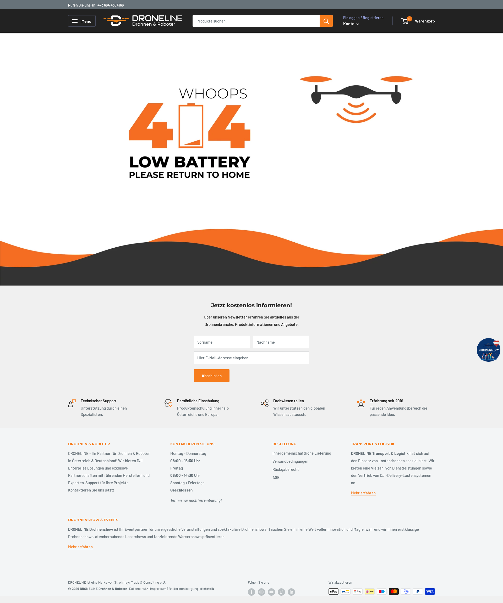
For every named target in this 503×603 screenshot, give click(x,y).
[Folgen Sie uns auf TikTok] (281, 592)
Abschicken (212, 375)
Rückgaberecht (285, 469)
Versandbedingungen (290, 461)
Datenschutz (138, 589)
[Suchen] (326, 21)
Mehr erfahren (363, 492)
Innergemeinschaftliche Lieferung (301, 453)
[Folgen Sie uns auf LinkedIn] (291, 592)
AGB (276, 477)
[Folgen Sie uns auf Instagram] (261, 592)
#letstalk (207, 589)
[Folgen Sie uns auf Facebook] (251, 592)
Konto (349, 23)
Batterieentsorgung (183, 589)
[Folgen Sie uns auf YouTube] (271, 592)
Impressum (158, 589)
